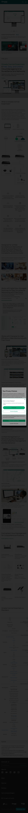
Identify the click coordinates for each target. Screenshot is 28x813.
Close (24, 399)
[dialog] (14, 406)
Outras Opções (14, 411)
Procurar (14, 407)
